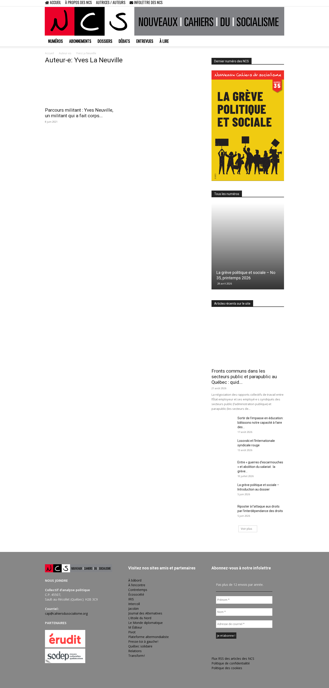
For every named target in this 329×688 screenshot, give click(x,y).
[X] (273, 3)
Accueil (49, 53)
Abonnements (80, 41)
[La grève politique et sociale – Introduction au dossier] (223, 490)
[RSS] (266, 3)
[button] (251, 3)
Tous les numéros (226, 194)
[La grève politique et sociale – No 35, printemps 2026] (248, 246)
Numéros (55, 41)
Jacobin (133, 608)
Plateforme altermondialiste (148, 637)
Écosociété (136, 594)
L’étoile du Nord (139, 618)
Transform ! (136, 655)
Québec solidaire (140, 646)
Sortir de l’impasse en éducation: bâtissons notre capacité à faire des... (260, 422)
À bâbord (134, 580)
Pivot (132, 632)
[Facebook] (258, 3)
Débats (124, 41)
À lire (164, 41)
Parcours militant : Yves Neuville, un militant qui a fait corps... (79, 112)
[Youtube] (280, 3)
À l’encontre (136, 585)
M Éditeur (135, 627)
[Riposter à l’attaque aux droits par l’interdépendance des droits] (223, 512)
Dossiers (105, 41)
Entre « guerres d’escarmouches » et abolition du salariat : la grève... (260, 466)
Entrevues (144, 41)
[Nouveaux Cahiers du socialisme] (164, 21)
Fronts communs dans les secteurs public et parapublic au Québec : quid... (244, 376)
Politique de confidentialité (231, 663)
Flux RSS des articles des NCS (233, 658)
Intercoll (134, 604)
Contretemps (137, 590)
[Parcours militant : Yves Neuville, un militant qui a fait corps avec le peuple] (81, 86)
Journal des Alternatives (145, 613)
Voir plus (246, 529)
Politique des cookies (227, 668)
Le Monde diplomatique (145, 623)
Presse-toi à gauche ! (143, 641)
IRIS (131, 599)
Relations (135, 651)
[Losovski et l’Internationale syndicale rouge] (223, 446)
